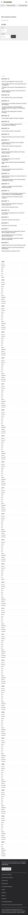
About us (4, 895)
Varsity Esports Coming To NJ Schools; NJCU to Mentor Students (14, 91)
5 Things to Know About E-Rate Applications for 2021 (14, 88)
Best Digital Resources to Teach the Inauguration (11, 159)
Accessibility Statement (7, 901)
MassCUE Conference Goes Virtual (10, 220)
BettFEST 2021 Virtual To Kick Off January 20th (13, 245)
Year (2, 28)
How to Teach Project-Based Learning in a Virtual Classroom (12, 204)
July (2, 275)
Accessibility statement (7, 886)
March (2, 267)
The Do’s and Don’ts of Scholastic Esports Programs (12, 197)
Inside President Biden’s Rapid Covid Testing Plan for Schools (13, 152)
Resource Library (11, 5)
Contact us (4, 898)
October (3, 299)
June (2, 273)
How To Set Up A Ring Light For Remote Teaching (12, 112)
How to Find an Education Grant (10, 207)
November (3, 301)
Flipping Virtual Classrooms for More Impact (13, 137)
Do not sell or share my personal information (12, 904)
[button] (2, 2)
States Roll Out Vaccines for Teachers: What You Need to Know (14, 176)
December (3, 303)
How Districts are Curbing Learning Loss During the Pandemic (14, 104)
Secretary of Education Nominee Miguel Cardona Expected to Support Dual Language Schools (13, 108)
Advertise (4, 892)
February (3, 265)
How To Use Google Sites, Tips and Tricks (12, 81)
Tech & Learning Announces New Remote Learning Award (12, 169)
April (2, 269)
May (2, 271)
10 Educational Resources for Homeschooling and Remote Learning (13, 180)
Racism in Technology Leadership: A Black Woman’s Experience (12, 239)
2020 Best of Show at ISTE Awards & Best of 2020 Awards (13, 248)
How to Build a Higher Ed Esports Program (13, 118)
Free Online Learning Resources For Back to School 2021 (13, 213)
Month (3, 34)
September (3, 297)
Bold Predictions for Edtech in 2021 (11, 251)
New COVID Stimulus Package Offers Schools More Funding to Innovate (13, 232)
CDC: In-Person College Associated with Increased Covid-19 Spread (12, 124)
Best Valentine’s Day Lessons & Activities (12, 97)
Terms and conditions (7, 874)
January (3, 264)
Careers (3, 889)
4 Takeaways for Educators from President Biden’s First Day (13, 143)
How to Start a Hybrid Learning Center (11, 146)
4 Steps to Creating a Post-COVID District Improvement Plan (12, 187)
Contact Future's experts (7, 877)
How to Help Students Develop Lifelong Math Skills (13, 162)
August (2, 277)
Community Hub (23, 5)
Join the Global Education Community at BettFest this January (12, 235)
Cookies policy (5, 883)
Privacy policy (5, 880)
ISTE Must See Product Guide (9, 225)
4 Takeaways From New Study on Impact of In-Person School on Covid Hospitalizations (14, 194)
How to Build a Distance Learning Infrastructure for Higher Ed (14, 84)
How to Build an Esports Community (11, 131)
